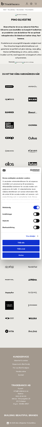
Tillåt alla (21, 242)
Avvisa (21, 255)
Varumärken (20, 10)
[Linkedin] (7, 423)
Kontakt (21, 375)
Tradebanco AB (20, 385)
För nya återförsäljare (21, 368)
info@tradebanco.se (21, 391)
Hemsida (12, 62)
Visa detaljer (30, 236)
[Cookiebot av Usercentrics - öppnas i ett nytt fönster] (30, 170)
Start (4, 10)
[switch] (36, 214)
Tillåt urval (21, 249)
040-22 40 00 (21, 396)
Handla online (21, 371)
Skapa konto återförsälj (21, 364)
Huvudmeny (11, 10)
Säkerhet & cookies (21, 360)
